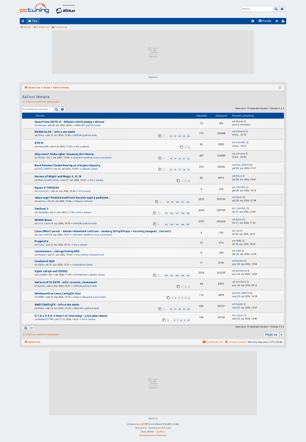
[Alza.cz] (65, 9)
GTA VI (39, 143)
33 (175, 136)
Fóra (34, 21)
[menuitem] (253, 21)
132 (171, 213)
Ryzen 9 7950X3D (47, 187)
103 (182, 275)
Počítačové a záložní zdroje (90, 274)
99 (172, 202)
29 (184, 309)
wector (42, 201)
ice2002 (42, 274)
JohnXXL (241, 142)
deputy (42, 125)
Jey (40, 234)
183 (166, 224)
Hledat (27, 27)
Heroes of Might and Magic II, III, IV (58, 176)
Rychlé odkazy (23, 22)
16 (175, 169)
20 (180, 158)
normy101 (43, 191)
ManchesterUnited (48, 180)
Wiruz (239, 176)
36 (188, 136)
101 (182, 202)
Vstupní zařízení (84, 201)
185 (177, 224)
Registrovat (61, 27)
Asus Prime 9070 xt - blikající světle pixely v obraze (69, 122)
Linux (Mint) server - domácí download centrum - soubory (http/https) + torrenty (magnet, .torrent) (103, 231)
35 (184, 136)
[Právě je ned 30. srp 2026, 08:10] (280, 87)
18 (171, 158)
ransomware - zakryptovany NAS (57, 251)
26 (171, 309)
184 (171, 224)
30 (188, 309)
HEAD (239, 240)
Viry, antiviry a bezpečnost (90, 254)
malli (238, 250)
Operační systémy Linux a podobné (92, 157)
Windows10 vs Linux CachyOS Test (58, 293)
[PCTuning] (34, 8)
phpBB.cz (161, 432)
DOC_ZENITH (45, 169)
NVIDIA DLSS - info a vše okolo (55, 132)
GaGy (41, 264)
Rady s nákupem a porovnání (90, 297)
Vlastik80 (43, 212)
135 (187, 213)
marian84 (43, 146)
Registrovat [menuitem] (284, 22)
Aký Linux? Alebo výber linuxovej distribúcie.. (65, 154)
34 (180, 136)
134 (182, 213)
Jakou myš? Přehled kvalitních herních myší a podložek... (73, 197)
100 (177, 202)
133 (177, 213)
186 (182, 224)
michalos (241, 281)
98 (168, 202)
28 (180, 309)
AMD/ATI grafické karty (88, 125)
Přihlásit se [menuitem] (277, 22)
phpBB (142, 424)
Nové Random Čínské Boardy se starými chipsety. (68, 165)
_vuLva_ (240, 315)
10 (188, 320)
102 (187, 202)
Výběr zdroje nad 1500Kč (51, 271)
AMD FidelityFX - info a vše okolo (57, 304)
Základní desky (89, 169)
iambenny (241, 270)
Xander (240, 260)
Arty (145, 428)
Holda (41, 157)
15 (171, 169)
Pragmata (41, 241)
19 (175, 158)
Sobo (41, 244)
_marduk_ (241, 208)
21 (184, 158)
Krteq (41, 135)
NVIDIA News (43, 220)
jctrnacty (240, 131)
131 (166, 213)
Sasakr (239, 304)
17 (180, 169)
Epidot (239, 197)
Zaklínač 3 (41, 209)
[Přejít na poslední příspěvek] (245, 121)
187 (187, 224)
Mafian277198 (45, 319)
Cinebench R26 (45, 261)
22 (188, 158)
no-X (40, 223)
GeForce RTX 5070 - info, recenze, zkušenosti (66, 282)
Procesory (85, 191)
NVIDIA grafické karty (85, 135)
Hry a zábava (82, 146)
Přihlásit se (43, 27)
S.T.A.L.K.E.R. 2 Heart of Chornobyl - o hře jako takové (71, 316)
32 (171, 136)
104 (187, 275)
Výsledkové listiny (83, 264)
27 (175, 309)
